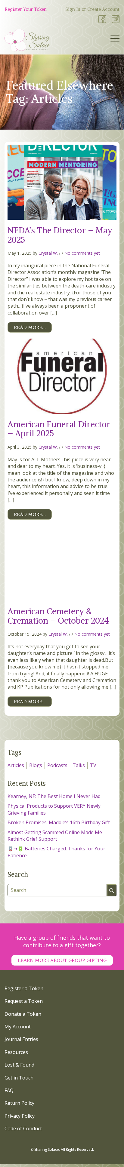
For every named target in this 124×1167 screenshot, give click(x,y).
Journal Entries (21, 1039)
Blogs (35, 765)
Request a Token (24, 1001)
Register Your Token (26, 9)
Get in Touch (19, 1077)
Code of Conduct (23, 1128)
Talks (79, 765)
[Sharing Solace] (27, 40)
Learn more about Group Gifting (62, 960)
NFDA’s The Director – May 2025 (60, 235)
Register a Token (24, 988)
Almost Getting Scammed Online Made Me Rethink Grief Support (55, 835)
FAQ (9, 1090)
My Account (18, 1026)
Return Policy (19, 1103)
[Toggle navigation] (114, 40)
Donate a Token (23, 1014)
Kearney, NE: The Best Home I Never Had (54, 796)
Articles (16, 765)
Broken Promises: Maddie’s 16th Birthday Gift (59, 822)
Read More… (29, 327)
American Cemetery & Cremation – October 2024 (58, 616)
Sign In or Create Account (92, 9)
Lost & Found (19, 1064)
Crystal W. (48, 253)
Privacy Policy (20, 1116)
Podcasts (57, 765)
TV (93, 765)
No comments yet (82, 253)
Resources (16, 1052)
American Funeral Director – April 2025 (59, 429)
